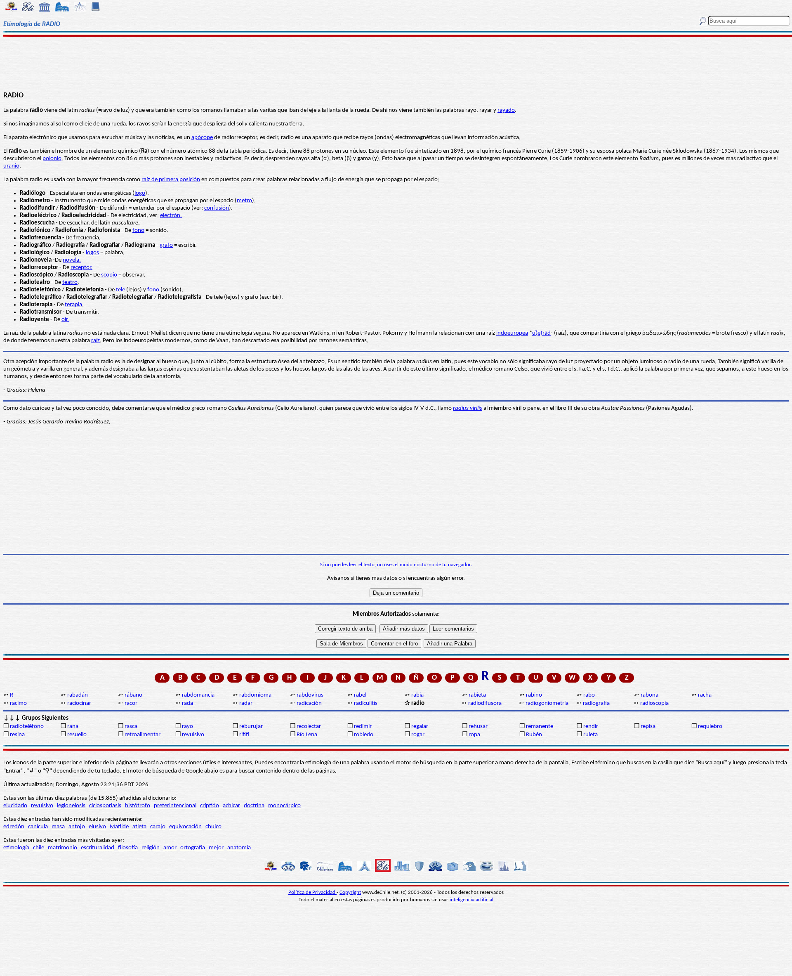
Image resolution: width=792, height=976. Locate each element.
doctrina (254, 806)
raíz (95, 341)
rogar (417, 735)
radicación (309, 703)
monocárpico (284, 806)
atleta (139, 827)
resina (17, 735)
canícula (38, 827)
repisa (648, 726)
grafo (166, 245)
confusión (216, 208)
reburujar (251, 726)
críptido (209, 806)
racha (705, 695)
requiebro (710, 726)
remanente (539, 726)
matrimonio (62, 848)
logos (92, 253)
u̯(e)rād (541, 333)
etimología (16, 848)
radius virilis (467, 408)
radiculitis (365, 703)
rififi (244, 735)
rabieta (477, 695)
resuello (77, 735)
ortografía (192, 848)
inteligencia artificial (471, 900)
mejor (216, 848)
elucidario (15, 806)
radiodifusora (485, 703)
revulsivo (193, 735)
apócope (202, 138)
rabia (417, 695)
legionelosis (71, 806)
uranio (11, 166)
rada (187, 703)
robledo (363, 735)
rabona (649, 695)
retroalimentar (142, 735)
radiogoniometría (547, 703)
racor (131, 703)
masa (58, 827)
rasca (131, 726)
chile (38, 848)
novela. (72, 260)
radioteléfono (27, 726)
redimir (363, 726)
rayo (187, 726)
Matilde (119, 827)
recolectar (309, 726)
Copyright (350, 892)
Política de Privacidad (312, 892)
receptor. (81, 268)
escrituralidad (97, 848)
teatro (70, 282)
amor (170, 848)
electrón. (171, 216)
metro (244, 201)
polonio (51, 159)
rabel (360, 695)
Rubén (534, 735)
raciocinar (79, 703)
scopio (109, 275)
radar (245, 703)
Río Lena (307, 735)
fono (138, 230)
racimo (18, 703)
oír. (65, 320)
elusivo (97, 827)
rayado (506, 110)
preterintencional (175, 806)
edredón (13, 827)
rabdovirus (310, 695)
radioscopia (654, 703)
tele (120, 290)
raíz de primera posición (170, 180)
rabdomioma (255, 695)
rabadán (77, 695)
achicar (231, 806)
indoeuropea (512, 333)
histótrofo (137, 806)
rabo (589, 695)
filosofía (128, 848)
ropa (474, 735)
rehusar (478, 726)
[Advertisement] (396, 62)
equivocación (185, 827)
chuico (213, 827)
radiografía (596, 703)
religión (150, 848)
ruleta (590, 735)
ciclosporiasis (105, 806)
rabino (534, 695)
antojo (76, 827)
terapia (73, 305)
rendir (590, 726)
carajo (157, 827)
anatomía (239, 848)
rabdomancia (198, 695)
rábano (133, 695)
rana (72, 726)
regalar (419, 726)
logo (139, 193)
